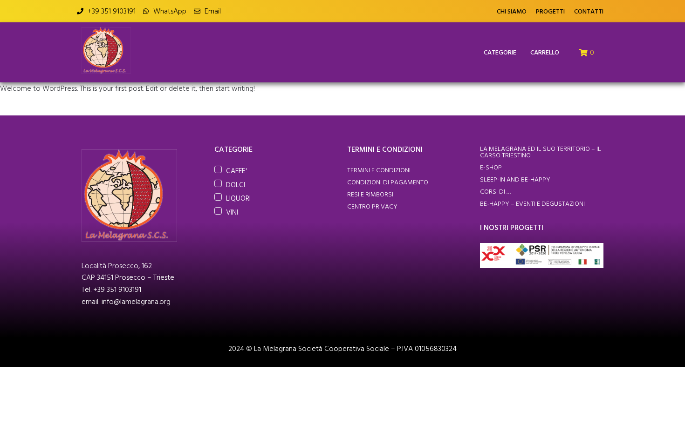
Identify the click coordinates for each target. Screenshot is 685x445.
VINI (232, 211)
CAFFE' (236, 170)
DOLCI (235, 184)
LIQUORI (238, 197)
